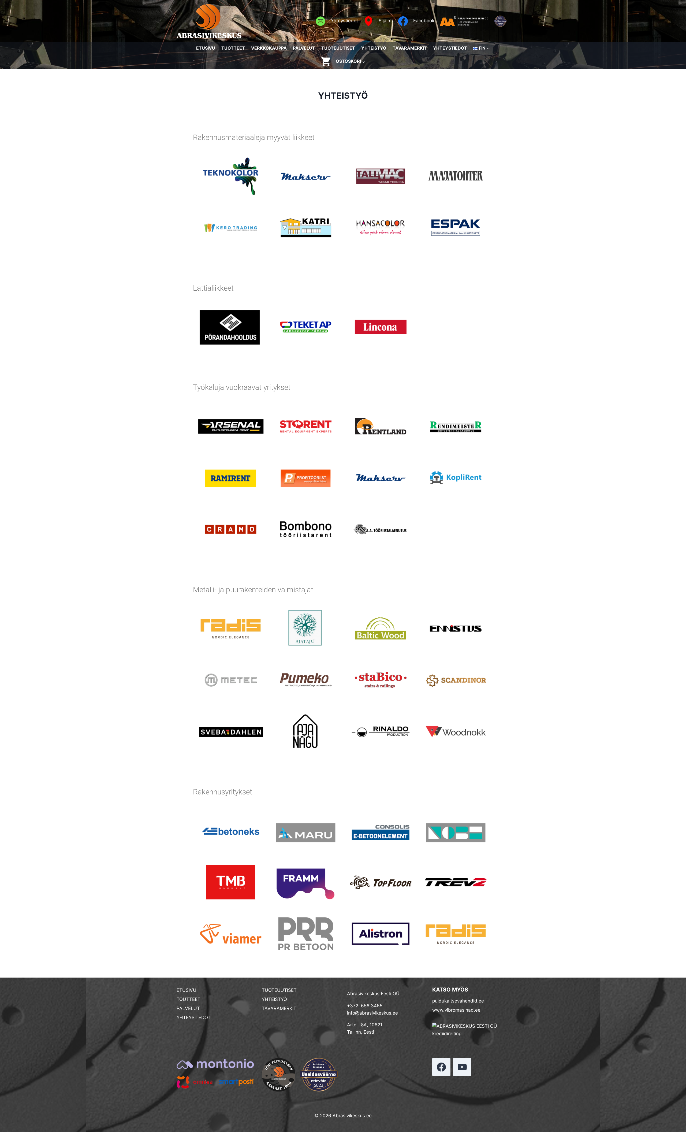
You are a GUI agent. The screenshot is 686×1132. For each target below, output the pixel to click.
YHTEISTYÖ (373, 48)
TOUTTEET (188, 999)
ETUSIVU (205, 48)
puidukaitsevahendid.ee (458, 1001)
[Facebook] (441, 1067)
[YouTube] (462, 1067)
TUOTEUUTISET (338, 48)
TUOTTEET (233, 48)
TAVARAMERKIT (410, 48)
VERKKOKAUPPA (269, 48)
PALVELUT (304, 48)
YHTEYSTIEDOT (450, 48)
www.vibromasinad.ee (456, 1010)
